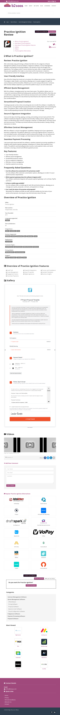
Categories (47, 5)
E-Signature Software (14, 614)
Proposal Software (13, 606)
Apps (8, 22)
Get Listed (36, 5)
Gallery (17, 47)
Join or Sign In (52, 1)
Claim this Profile (50, 578)
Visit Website (52, 31)
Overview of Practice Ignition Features (25, 45)
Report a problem (39, 578)
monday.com (44, 635)
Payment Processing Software (16, 616)
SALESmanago (44, 646)
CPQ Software (12, 602)
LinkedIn (53, 47)
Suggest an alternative (41, 31)
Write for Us (8, 702)
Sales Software (14, 22)
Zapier (7, 231)
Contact (54, 5)
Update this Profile (31, 585)
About (30, 5)
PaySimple (18, 657)
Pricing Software (12, 604)
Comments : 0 (10, 457)
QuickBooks (13, 231)
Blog (41, 5)
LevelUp (44, 668)
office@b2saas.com (13, 1)
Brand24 (18, 668)
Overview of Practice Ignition (23, 43)
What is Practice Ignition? (22, 41)
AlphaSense (44, 657)
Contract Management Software (17, 597)
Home (26, 5)
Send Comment (10, 485)
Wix (18, 646)
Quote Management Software (25, 22)
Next (55, 349)
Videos (17, 49)
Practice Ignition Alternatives (23, 51)
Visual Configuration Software (16, 611)
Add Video (52, 34)
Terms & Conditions (10, 700)
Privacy (7, 697)
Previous (5, 349)
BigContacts (18, 635)
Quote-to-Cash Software (15, 609)
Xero (18, 231)
